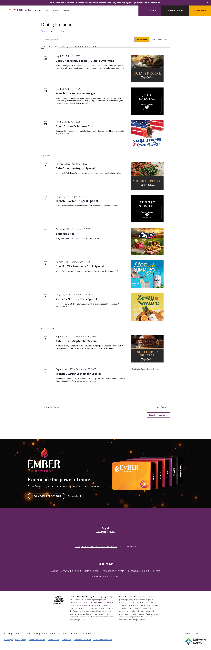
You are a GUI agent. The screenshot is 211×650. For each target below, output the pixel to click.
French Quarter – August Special (77, 201)
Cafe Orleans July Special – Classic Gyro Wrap (85, 60)
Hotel (66, 10)
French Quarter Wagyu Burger (75, 93)
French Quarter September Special (78, 373)
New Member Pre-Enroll (47, 496)
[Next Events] (49, 46)
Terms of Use (53, 640)
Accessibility (66, 640)
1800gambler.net (87, 605)
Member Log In (75, 496)
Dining (87, 570)
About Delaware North (102, 640)
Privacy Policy (20, 640)
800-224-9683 (128, 546)
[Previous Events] (45, 46)
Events (43, 31)
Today (56, 46)
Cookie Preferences (37, 640)
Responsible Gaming (138, 570)
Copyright (8, 640)
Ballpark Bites (65, 233)
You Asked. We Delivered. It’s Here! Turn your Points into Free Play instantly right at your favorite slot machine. (105, 2)
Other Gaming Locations (105, 576)
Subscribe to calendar (157, 415)
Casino (54, 570)
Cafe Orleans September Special (76, 341)
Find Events (142, 39)
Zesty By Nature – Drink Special (76, 299)
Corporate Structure (82, 640)
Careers (156, 570)
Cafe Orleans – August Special (75, 168)
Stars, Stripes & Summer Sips (74, 126)
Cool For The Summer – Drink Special (80, 266)
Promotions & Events (47, 10)
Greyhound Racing (71, 570)
